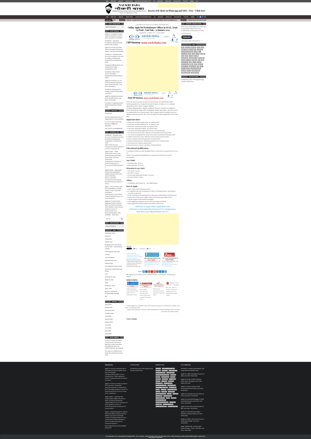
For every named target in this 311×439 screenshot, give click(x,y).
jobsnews (108, 125)
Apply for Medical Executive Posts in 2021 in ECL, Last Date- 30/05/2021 (114, 98)
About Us (108, 236)
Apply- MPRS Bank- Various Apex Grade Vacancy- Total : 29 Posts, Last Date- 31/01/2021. (192, 428)
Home (107, 1)
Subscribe (186, 37)
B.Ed (189, 54)
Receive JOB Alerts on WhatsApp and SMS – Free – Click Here (176, 10)
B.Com (195, 51)
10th (183, 47)
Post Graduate (155, 24)
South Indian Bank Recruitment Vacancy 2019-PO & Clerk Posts (169, 264)
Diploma (196, 56)
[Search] (205, 17)
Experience (201, 58)
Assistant (199, 49)
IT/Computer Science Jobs (113, 266)
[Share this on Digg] (160, 271)
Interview (194, 60)
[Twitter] (200, 17)
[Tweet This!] (143, 271)
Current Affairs (129, 1)
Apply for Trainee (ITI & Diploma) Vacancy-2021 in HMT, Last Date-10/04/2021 (113, 203)
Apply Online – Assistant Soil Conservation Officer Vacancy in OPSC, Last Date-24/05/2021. (115, 398)
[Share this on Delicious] (165, 271)
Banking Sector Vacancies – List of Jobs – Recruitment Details (113, 246)
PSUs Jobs (185, 1)
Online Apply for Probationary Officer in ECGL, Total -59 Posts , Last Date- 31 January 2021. (152, 28)
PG (198, 66)
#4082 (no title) (110, 233)
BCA (183, 56)
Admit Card (113, 1)
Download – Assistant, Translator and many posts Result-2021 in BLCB (113, 42)
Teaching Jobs (195, 73)
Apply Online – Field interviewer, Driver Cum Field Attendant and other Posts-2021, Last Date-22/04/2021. (113, 155)
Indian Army (160, 1)
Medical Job (185, 66)
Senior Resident (186, 73)
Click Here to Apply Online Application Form (152, 206)
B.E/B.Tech (184, 54)
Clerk (190, 56)
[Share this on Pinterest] (152, 271)
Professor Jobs (177, 1)
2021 (202, 47)
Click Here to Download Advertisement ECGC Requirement (152, 209)
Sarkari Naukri (196, 70)
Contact (107, 254)
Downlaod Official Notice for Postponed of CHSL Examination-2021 (114, 67)
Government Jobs (186, 60)
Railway (183, 70)
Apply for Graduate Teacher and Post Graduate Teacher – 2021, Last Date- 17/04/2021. (114, 36)
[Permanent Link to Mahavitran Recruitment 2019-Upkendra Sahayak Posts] (159, 284)
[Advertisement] (177, 5)
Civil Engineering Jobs (112, 251)
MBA (192, 64)
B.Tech (197, 54)
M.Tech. (199, 62)
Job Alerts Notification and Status (143, 1)
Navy (106, 282)
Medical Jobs (168, 1)
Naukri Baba (143, 33)
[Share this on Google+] (149, 271)
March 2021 (108, 307)
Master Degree (185, 64)
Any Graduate (140, 24)
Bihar (186, 56)
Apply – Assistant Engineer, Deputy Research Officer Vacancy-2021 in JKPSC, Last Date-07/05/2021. (116, 413)
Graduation (150, 274)
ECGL (144, 24)
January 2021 (109, 313)
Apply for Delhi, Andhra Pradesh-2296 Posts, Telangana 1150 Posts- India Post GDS (191, 381)
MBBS (195, 64)
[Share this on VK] (157, 271)
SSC (197, 1)
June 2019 (108, 328)
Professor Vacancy (196, 68)
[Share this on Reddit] (154, 271)
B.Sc (193, 54)
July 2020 (108, 316)
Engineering (185, 58)
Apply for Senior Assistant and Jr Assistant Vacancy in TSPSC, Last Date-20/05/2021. (114, 49)
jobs (156, 274)
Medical (201, 64)
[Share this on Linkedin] (163, 271)
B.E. (200, 51)
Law (154, 1)
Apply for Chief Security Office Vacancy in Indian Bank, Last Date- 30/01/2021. (192, 413)
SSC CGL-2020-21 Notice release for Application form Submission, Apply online (171, 291)
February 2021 (109, 310)
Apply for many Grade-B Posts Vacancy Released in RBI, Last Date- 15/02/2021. (192, 388)
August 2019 (109, 322)
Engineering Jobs (110, 260)
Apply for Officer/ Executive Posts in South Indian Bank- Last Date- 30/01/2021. (192, 421)
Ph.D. (201, 66)
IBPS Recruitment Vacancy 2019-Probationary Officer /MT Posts (151, 264)
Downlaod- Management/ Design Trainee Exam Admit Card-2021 (114, 91)
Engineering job (193, 58)
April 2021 (108, 304)
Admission (120, 1)
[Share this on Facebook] (146, 271)
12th (198, 47)
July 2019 (108, 325)
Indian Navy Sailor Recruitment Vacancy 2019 (114, 353)
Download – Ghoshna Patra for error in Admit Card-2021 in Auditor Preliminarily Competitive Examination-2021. (114, 58)
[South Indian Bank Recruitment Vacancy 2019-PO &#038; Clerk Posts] (170, 257)
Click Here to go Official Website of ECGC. (152, 212)
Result (188, 70)
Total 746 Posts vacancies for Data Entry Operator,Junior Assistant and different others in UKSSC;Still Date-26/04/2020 (114, 344)
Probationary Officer (164, 24)
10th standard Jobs (191, 47)
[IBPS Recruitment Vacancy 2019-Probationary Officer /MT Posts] (152, 257)
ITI (199, 60)
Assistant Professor (187, 51)
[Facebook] (203, 17)
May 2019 (108, 331)
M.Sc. (194, 62)
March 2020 (109, 319)
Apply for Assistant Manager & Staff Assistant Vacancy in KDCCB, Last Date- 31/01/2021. (192, 401)
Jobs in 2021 (148, 24)
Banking (192, 1)
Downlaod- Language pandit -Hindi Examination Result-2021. (114, 105)
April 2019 (108, 333)
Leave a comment (160, 33)
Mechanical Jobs (110, 277)
